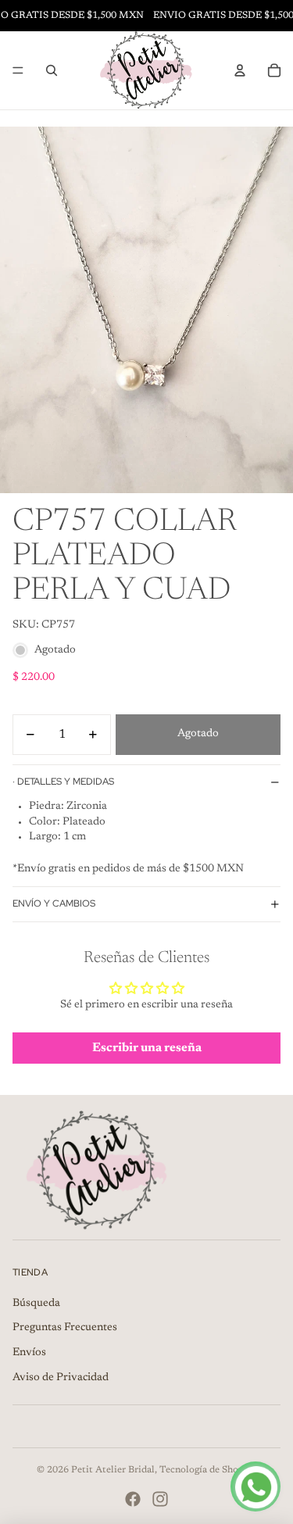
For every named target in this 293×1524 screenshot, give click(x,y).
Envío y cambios (54, 903)
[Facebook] (132, 1499)
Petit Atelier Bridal (113, 1470)
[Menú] (18, 70)
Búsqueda (36, 1303)
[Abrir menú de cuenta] (240, 70)
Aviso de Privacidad (61, 1377)
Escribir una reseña (147, 1048)
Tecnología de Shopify (207, 1470)
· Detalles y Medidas (63, 781)
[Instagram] (160, 1499)
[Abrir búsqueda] (51, 70)
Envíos (29, 1352)
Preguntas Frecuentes (65, 1327)
